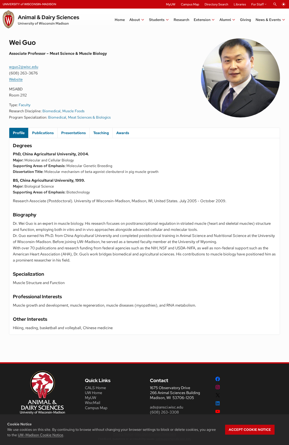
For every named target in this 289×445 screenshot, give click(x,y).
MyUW (170, 4)
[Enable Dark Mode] (283, 4)
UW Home (93, 392)
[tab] (18, 133)
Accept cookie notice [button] (250, 429)
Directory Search (216, 4)
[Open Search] (275, 4)
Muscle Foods (73, 111)
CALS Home (95, 387)
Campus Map (190, 4)
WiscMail (92, 402)
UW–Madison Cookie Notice (40, 435)
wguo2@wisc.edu (23, 66)
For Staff (257, 4)
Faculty (24, 105)
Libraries (240, 4)
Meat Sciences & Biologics (89, 117)
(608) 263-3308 (165, 412)
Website (16, 79)
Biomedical (51, 111)
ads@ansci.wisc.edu (166, 407)
